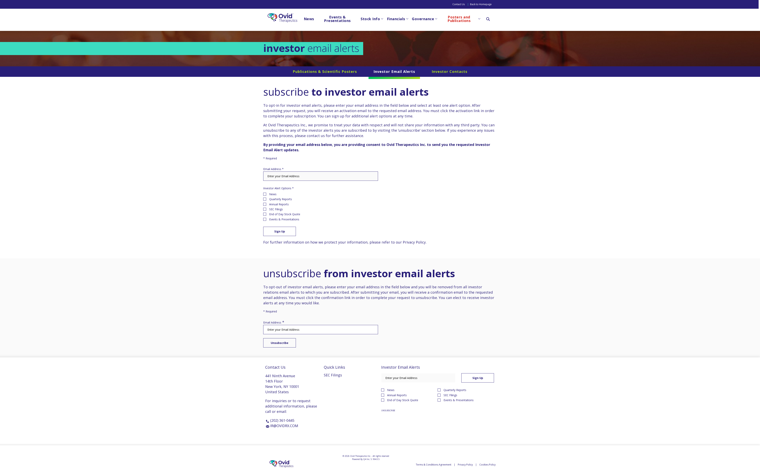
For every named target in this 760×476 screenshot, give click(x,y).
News (272, 194)
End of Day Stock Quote (284, 214)
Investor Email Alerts (394, 71)
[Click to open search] (488, 19)
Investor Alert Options (277, 188)
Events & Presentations (284, 219)
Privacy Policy (414, 242)
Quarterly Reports (280, 199)
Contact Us (458, 4)
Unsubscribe (388, 410)
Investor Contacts (449, 71)
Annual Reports (279, 204)
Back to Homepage (481, 4)
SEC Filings (276, 209)
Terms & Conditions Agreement (433, 464)
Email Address (272, 169)
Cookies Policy (487, 464)
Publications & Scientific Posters (325, 71)
